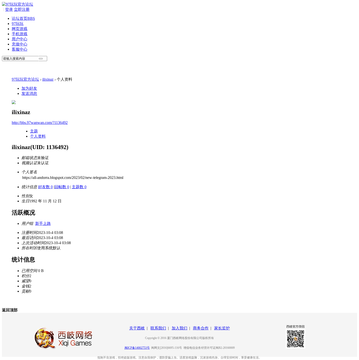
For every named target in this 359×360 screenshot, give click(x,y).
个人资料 (38, 136)
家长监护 (222, 328)
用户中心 (19, 39)
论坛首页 (23, 18)
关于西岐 (137, 328)
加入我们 (179, 328)
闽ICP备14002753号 (137, 347)
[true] (41, 58)
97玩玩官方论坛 (25, 79)
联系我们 (158, 328)
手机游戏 (19, 34)
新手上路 (43, 223)
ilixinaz (47, 79)
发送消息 (29, 93)
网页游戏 (19, 29)
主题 (34, 131)
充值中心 (19, 44)
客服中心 (19, 49)
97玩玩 (17, 24)
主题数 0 (79, 187)
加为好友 (29, 88)
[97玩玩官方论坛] (17, 4)
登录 (9, 9)
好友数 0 (45, 187)
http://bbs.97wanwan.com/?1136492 (40, 122)
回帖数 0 (61, 187)
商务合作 (201, 328)
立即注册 (22, 9)
